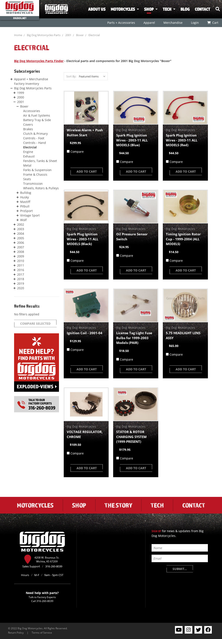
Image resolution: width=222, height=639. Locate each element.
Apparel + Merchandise (31, 79)
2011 (20, 265)
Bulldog (25, 193)
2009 (20, 256)
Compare (77, 151)
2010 (20, 261)
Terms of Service (42, 632)
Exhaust (29, 156)
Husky (24, 197)
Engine (28, 152)
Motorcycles (123, 9)
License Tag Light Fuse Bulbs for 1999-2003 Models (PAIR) (134, 338)
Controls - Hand (34, 143)
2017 (20, 274)
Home (18, 35)
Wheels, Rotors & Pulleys (41, 188)
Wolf (23, 220)
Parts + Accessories (121, 23)
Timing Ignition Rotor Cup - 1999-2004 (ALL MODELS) (183, 239)
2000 (20, 97)
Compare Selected (35, 323)
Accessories (31, 111)
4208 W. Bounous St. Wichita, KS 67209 (46, 559)
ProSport (26, 211)
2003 (20, 229)
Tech (167, 9)
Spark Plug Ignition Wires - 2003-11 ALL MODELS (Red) (181, 140)
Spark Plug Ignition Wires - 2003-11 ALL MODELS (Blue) (132, 140)
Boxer (80, 35)
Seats (27, 179)
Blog (185, 9)
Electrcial (94, 35)
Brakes (28, 129)
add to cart (87, 171)
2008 (20, 252)
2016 (20, 270)
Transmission (33, 183)
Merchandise (173, 23)
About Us (97, 9)
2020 (20, 288)
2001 (68, 35)
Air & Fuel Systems (36, 115)
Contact (202, 9)
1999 (20, 93)
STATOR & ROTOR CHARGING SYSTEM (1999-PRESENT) (131, 437)
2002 (20, 224)
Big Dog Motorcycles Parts (43, 35)
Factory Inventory (26, 84)
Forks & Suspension (37, 170)
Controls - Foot (33, 138)
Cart (215, 23)
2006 (20, 243)
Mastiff (25, 202)
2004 (20, 233)
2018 (20, 279)
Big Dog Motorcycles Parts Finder (39, 61)
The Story (118, 505)
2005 (20, 238)
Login (195, 23)
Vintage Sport (30, 215)
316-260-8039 (44, 601)
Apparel (149, 23)
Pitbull (24, 206)
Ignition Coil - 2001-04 (84, 333)
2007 (20, 247)
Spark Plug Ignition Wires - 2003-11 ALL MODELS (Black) (82, 239)
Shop (149, 9)
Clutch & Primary (35, 134)
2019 (20, 283)
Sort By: (71, 76)
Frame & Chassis (35, 174)
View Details (86, 107)
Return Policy (16, 632)
